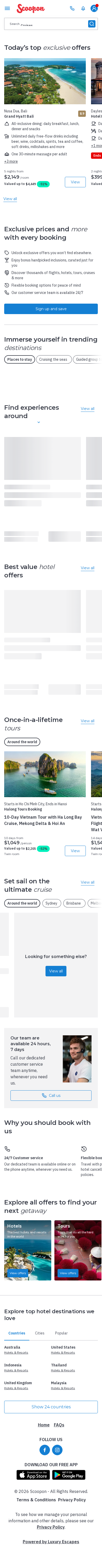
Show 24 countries (51, 1406)
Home (44, 1424)
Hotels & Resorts (16, 1352)
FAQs (59, 1424)
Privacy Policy (72, 1499)
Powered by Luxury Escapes (51, 1541)
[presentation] (51, 24)
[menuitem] (83, 8)
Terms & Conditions (36, 1499)
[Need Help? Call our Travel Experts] (72, 8)
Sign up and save (51, 308)
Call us (54, 1095)
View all (56, 971)
